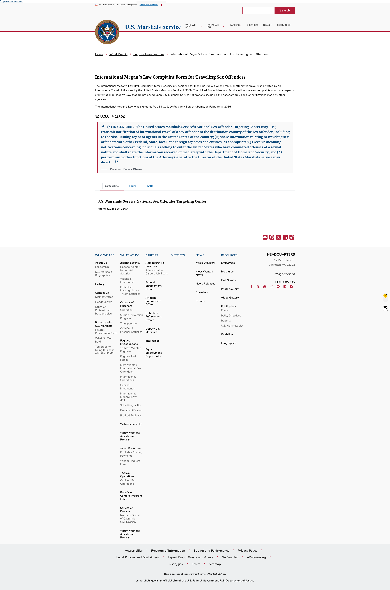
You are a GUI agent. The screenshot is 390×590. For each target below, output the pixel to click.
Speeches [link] (202, 292)
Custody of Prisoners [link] (127, 304)
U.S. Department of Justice (237, 580)
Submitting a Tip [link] (130, 405)
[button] (264, 237)
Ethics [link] (196, 564)
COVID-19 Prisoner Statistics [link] (131, 330)
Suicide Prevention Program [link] (131, 316)
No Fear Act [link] (230, 557)
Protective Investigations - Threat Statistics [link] (130, 290)
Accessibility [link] (134, 550)
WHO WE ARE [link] (104, 255)
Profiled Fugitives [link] (131, 415)
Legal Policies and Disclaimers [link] (137, 557)
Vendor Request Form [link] (130, 462)
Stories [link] (200, 301)
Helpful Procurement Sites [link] (106, 331)
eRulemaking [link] (256, 557)
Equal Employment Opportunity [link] (153, 352)
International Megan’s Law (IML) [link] (128, 397)
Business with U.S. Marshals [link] (103, 324)
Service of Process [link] (126, 509)
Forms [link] (225, 310)
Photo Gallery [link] (230, 289)
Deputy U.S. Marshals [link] (152, 330)
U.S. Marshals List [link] (232, 325)
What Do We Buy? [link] (103, 339)
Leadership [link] (102, 267)
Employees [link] (228, 263)
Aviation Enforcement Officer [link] (153, 301)
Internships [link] (152, 341)
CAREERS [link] (151, 255)
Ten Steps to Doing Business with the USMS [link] (104, 350)
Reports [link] (226, 320)
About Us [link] (101, 263)
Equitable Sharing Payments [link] (131, 454)
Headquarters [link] (103, 302)
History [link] (99, 284)
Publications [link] (228, 306)
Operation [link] (126, 310)
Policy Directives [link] (231, 315)
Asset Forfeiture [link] (130, 448)
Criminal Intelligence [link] (127, 386)
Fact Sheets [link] (228, 280)
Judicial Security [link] (130, 263)
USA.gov (222, 573)
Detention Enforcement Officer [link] (153, 316)
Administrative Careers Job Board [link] (156, 271)
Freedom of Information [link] (168, 550)
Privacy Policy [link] (247, 550)
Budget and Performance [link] (211, 550)
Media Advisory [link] (205, 263)
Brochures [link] (227, 271)
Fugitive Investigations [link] (129, 342)
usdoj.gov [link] (176, 564)
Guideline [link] (227, 334)
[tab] (112, 186)
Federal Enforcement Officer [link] (153, 285)
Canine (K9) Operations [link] (127, 482)
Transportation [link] (129, 323)
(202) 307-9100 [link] (284, 274)
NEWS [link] (200, 255)
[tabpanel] (195, 206)
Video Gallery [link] (230, 297)
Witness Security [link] (131, 424)
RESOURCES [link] (229, 255)
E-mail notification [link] (131, 410)
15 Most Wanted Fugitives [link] (130, 349)
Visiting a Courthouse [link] (127, 280)
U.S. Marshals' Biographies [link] (104, 273)
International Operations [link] (128, 378)
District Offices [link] (104, 297)
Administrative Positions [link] (154, 264)
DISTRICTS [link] (178, 255)
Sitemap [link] (215, 564)
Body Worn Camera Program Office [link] (131, 495)
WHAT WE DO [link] (129, 255)
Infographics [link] (228, 343)
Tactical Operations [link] (127, 474)
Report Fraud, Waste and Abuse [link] (190, 557)
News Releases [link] (205, 283)
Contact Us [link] (102, 293)
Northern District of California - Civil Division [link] (130, 518)
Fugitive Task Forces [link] (128, 358)
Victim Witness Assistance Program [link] (130, 436)
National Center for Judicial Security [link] (129, 270)
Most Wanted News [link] (204, 273)
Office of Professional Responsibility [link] (103, 310)
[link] (107, 32)
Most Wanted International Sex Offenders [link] (130, 368)
